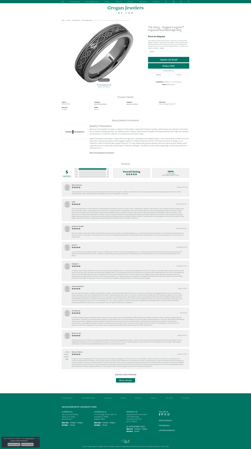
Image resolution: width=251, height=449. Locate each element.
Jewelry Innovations (132, 104)
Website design (114, 446)
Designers (142, 1)
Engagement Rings (92, 1)
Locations (155, 1)
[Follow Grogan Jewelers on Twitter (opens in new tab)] (165, 414)
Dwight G (75, 264)
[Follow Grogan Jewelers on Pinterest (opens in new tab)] (162, 414)
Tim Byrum (76, 311)
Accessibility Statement (153, 446)
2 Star (76, 175)
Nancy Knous (77, 185)
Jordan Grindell (78, 226)
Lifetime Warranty (167, 430)
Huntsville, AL (100, 412)
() (108, 169)
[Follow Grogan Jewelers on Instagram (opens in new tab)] (168, 414)
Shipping (158, 74)
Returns (179, 74)
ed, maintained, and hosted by (128, 446)
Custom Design (75, 1)
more (162, 48)
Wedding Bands (76, 20)
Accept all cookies (27, 444)
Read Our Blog (165, 420)
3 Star (76, 173)
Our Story (169, 398)
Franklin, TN (131, 412)
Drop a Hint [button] (169, 65)
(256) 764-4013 (104, 87)
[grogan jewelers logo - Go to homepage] (125, 10)
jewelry (68, 20)
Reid (73, 202)
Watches (119, 1)
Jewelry (107, 1)
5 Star (76, 169)
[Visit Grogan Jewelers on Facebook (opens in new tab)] (159, 414)
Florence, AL (67, 412)
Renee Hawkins (78, 286)
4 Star (76, 171)
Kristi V (74, 245)
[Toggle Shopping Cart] (173, 1)
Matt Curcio (76, 333)
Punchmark (141, 446)
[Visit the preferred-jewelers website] (125, 441)
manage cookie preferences (19, 440)
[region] (104, 53)
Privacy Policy (164, 446)
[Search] (166, 1)
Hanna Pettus (77, 352)
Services (130, 1)
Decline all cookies (14, 444)
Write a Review (125, 380)
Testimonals (164, 425)
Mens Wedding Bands (87, 20)
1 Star (76, 177)
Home (63, 20)
